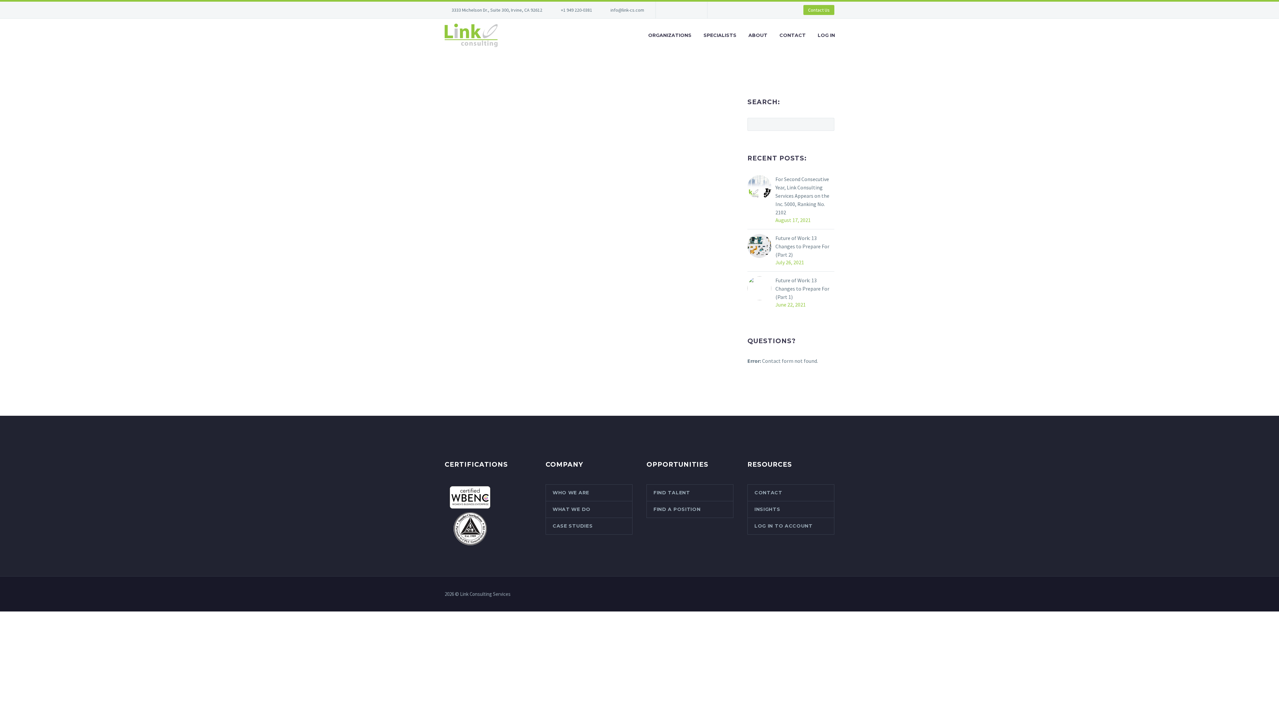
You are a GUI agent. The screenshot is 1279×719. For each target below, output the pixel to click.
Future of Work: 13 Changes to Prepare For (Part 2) (802, 246)
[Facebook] (671, 10)
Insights (767, 509)
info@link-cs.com (627, 10)
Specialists (719, 35)
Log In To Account (783, 526)
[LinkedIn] (681, 10)
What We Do (572, 509)
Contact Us (819, 10)
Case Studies (573, 526)
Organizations (669, 35)
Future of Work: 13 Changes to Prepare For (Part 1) (802, 288)
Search (827, 124)
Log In (826, 35)
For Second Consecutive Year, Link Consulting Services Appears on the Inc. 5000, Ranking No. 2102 (802, 196)
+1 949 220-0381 (576, 10)
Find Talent (671, 493)
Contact (792, 35)
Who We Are (571, 493)
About (757, 35)
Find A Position (677, 509)
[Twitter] (691, 10)
